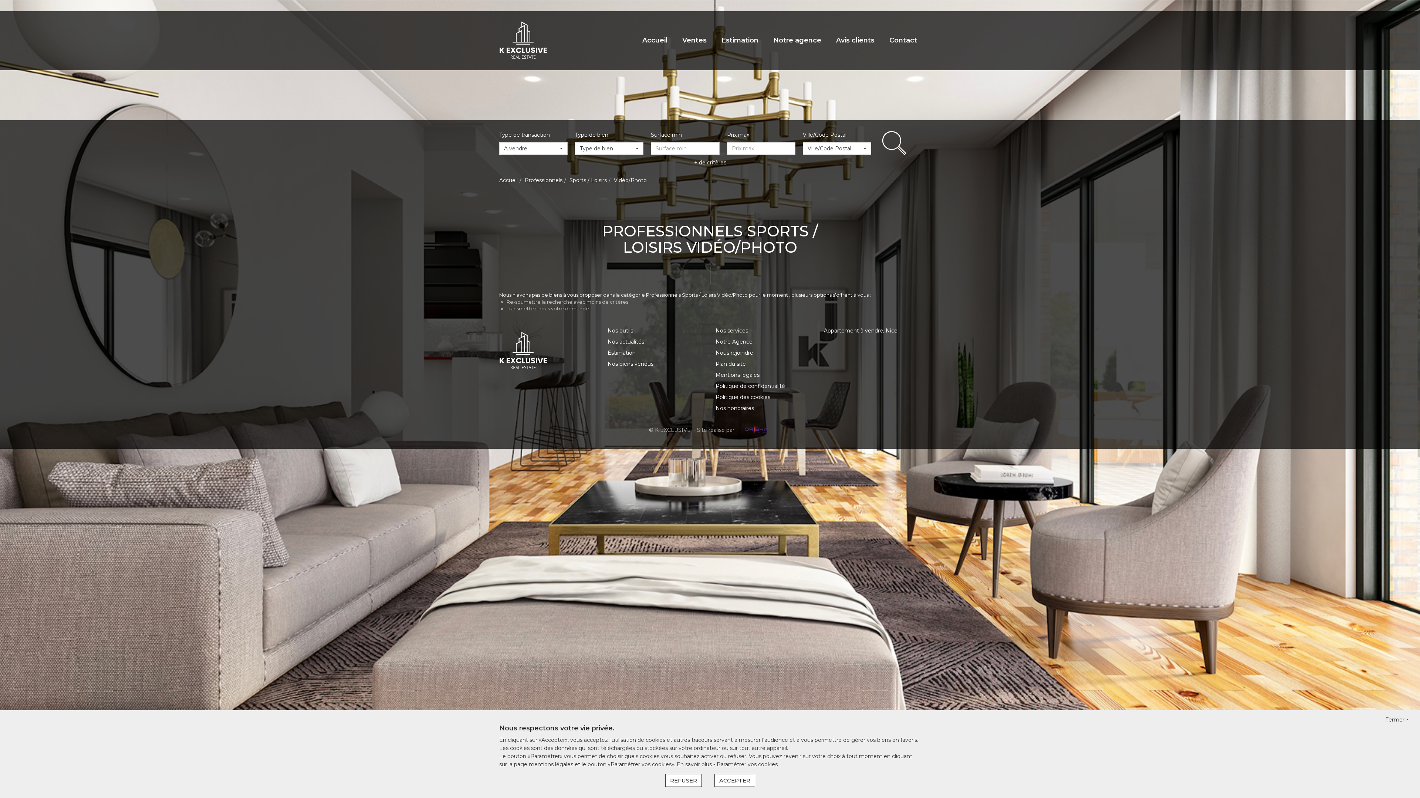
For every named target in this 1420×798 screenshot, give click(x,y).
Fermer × (1397, 719)
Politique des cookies (743, 397)
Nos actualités (626, 341)
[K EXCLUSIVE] (523, 40)
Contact (903, 40)
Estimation (739, 40)
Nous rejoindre (734, 352)
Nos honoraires (735, 408)
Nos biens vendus (630, 364)
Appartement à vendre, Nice (860, 330)
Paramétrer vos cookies (747, 764)
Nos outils (620, 330)
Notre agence (797, 40)
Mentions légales (738, 375)
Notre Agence (734, 341)
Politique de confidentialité (750, 386)
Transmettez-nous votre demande (548, 308)
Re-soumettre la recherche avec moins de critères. (568, 302)
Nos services (732, 330)
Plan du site (731, 364)
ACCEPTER (734, 780)
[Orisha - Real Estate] (755, 429)
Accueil (654, 40)
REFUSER (683, 780)
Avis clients (855, 40)
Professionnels (543, 180)
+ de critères (710, 162)
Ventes (694, 40)
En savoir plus (695, 764)
